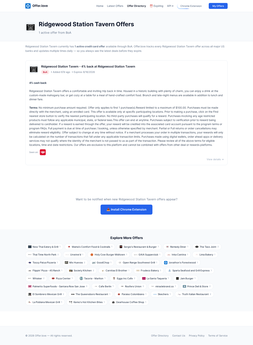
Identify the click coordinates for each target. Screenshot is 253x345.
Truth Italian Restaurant (196, 294)
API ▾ (170, 5)
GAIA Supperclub (149, 254)
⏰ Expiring (156, 5)
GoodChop (104, 262)
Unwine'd (76, 254)
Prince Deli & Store (199, 286)
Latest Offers (115, 5)
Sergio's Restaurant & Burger (141, 246)
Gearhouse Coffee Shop (131, 302)
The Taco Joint (209, 246)
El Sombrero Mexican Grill (48, 294)
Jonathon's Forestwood (183, 262)
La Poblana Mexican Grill (47, 302)
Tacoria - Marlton (94, 278)
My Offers (218, 5)
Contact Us (178, 335)
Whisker (38, 278)
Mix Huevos (77, 262)
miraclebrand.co (165, 286)
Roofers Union (134, 286)
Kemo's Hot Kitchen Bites (89, 302)
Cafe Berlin (106, 286)
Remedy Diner (179, 246)
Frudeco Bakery (151, 270)
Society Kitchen (84, 270)
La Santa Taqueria (158, 278)
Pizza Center (64, 278)
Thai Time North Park (46, 254)
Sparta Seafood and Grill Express (192, 270)
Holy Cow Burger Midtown (111, 254)
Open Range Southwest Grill (140, 262)
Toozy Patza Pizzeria (45, 262)
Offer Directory (136, 5)
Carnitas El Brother (117, 270)
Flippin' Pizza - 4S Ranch (47, 270)
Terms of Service (218, 335)
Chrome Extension (191, 5)
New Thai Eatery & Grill (46, 246)
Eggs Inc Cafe (126, 278)
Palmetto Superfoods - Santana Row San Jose (60, 286)
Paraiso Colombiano (134, 294)
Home (99, 5)
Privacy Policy (196, 335)
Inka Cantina (180, 254)
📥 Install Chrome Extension (126, 209)
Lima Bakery (207, 254)
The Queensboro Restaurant (93, 294)
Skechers (164, 294)
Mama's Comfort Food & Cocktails (92, 246)
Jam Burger (187, 278)
